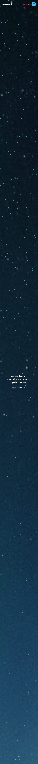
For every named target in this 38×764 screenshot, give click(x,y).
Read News (18, 760)
